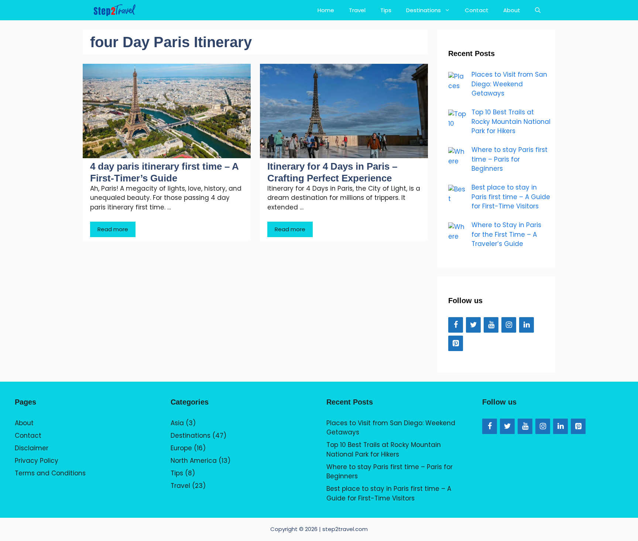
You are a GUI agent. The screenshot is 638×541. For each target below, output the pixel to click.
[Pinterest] (455, 343)
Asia (177, 423)
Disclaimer (31, 448)
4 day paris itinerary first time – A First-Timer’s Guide (164, 172)
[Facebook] (455, 325)
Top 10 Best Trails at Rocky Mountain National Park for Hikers (383, 449)
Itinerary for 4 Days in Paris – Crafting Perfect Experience (332, 172)
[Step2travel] (114, 10)
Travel (357, 10)
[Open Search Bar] (538, 10)
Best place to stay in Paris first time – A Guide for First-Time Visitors (388, 493)
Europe (181, 448)
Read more (112, 229)
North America (194, 460)
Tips (385, 10)
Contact (476, 10)
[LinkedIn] (526, 325)
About (511, 10)
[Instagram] (508, 325)
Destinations (423, 10)
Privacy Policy (36, 460)
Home (326, 10)
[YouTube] (491, 325)
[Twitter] (473, 325)
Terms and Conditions (50, 473)
